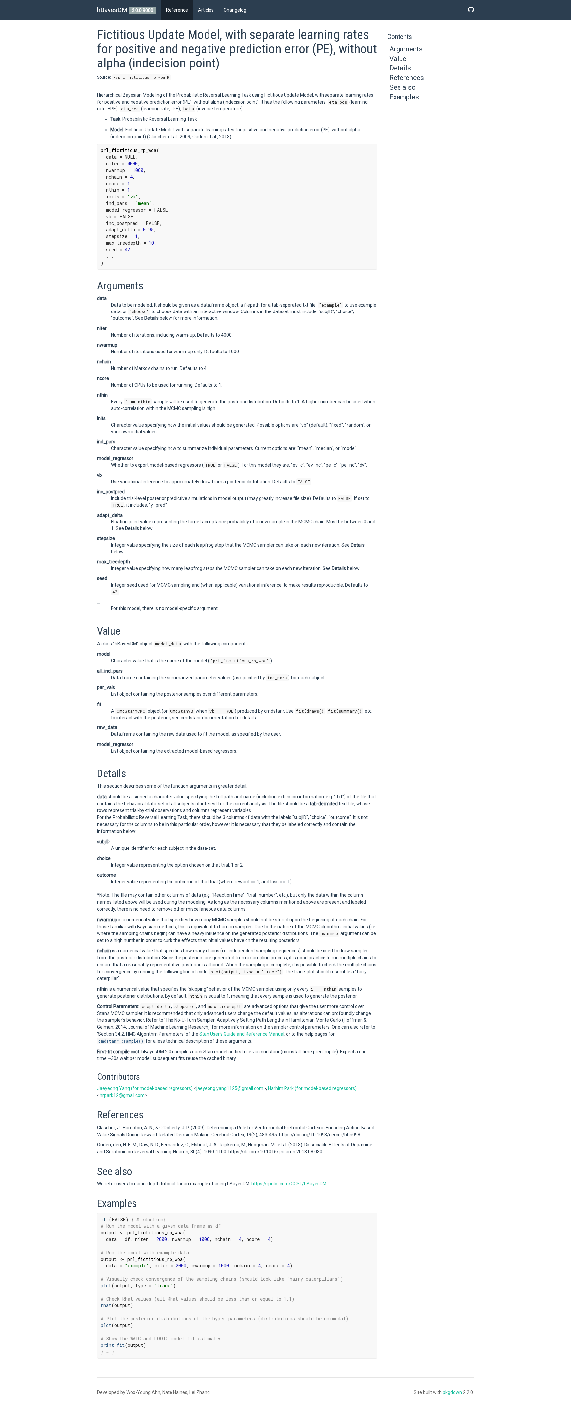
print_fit (113, 1345)
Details (400, 68)
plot (106, 1285)
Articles (206, 10)
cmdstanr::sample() (120, 1041)
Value (397, 58)
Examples (404, 97)
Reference (177, 10)
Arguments (406, 49)
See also (402, 87)
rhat (106, 1305)
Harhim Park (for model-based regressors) (312, 1088)
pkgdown (452, 1392)
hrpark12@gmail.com (122, 1095)
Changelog (235, 10)
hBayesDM (112, 10)
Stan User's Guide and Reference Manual (241, 1034)
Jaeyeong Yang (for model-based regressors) (145, 1088)
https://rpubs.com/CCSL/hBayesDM (288, 1183)
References (406, 78)
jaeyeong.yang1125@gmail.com (229, 1088)
